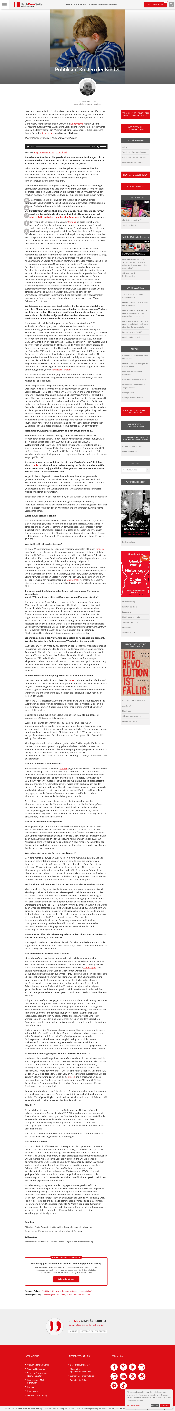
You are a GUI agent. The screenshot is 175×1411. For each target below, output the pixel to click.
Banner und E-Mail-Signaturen (35, 1381)
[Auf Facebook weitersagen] (26, 225)
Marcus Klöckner (94, 104)
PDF (26, 215)
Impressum (32, 1391)
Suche (171, 4)
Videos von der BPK (130, 451)
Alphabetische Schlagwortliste (135, 425)
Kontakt (30, 1387)
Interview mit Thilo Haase (132, 162)
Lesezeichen (127, 612)
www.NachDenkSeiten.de (29, 1408)
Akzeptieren (164, 1405)
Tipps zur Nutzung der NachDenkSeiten (37, 1374)
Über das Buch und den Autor (134, 701)
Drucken (26, 208)
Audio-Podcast (41, 1227)
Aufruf (124, 147)
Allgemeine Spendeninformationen (80, 1370)
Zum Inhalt (126, 706)
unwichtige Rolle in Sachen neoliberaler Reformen (52, 217)
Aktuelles (29, 1227)
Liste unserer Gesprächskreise (134, 157)
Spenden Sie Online (79, 1380)
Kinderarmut (31, 1241)
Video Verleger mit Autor (132, 716)
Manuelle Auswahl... (134, 1405)
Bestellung (126, 627)
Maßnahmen (73, 579)
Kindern (100, 548)
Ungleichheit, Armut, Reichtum (68, 1231)
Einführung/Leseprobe (131, 617)
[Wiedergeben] (28, 146)
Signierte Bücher (129, 632)
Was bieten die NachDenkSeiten (135, 128)
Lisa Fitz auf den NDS (135, 197)
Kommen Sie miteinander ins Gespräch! (86, 1325)
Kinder (71, 680)
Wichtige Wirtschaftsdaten (132, 398)
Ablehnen (154, 1405)
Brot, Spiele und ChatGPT (132, 332)
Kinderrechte (76, 123)
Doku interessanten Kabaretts (134, 379)
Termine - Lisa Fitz (129, 225)
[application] (66, 146)
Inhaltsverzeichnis (129, 607)
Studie (34, 465)
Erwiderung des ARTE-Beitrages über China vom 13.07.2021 (66, 1295)
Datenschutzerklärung (37, 1395)
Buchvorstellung (128, 542)
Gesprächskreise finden (93, 1331)
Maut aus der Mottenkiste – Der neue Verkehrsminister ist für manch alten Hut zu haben (135, 313)
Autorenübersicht (135, 482)
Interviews (87, 1227)
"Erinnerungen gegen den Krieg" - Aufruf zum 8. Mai (135, 114)
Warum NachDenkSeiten (38, 1365)
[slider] (103, 146)
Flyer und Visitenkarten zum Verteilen (135, 411)
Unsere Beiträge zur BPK (132, 446)
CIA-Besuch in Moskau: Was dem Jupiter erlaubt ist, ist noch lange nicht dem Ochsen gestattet (135, 324)
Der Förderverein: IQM (80, 1365)
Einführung (126, 711)
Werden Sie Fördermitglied (82, 1376)
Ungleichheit (71, 1241)
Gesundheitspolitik (72, 1227)
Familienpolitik (56, 1227)
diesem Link (48, 133)
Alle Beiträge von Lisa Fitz (132, 220)
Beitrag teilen (26, 200)
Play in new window (44, 152)
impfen (71, 1076)
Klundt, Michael (58, 1241)
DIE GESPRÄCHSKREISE (87, 1321)
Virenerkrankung (85, 1241)
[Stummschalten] (98, 146)
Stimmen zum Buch (130, 622)
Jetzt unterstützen (157, 4)
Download (61, 152)
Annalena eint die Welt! (131, 337)
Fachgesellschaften (61, 369)
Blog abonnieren (135, 186)
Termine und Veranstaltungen (134, 152)
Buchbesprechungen (130, 721)
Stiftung (72, 221)
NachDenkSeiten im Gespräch (135, 237)
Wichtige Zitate (128, 393)
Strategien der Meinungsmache (39, 1231)
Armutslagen (89, 967)
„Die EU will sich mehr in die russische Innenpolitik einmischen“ (66, 1291)
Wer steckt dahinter (36, 1369)
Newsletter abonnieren (135, 175)
